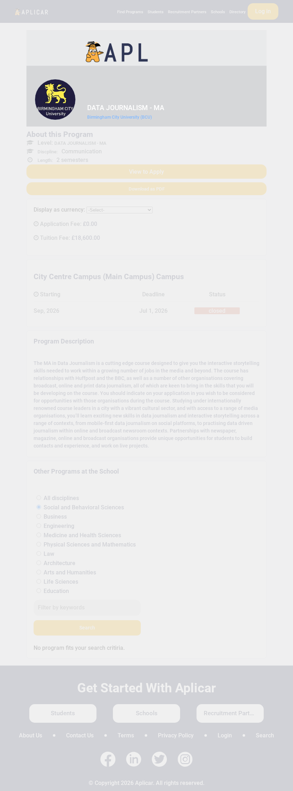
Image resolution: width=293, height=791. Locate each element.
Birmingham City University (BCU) (119, 117)
